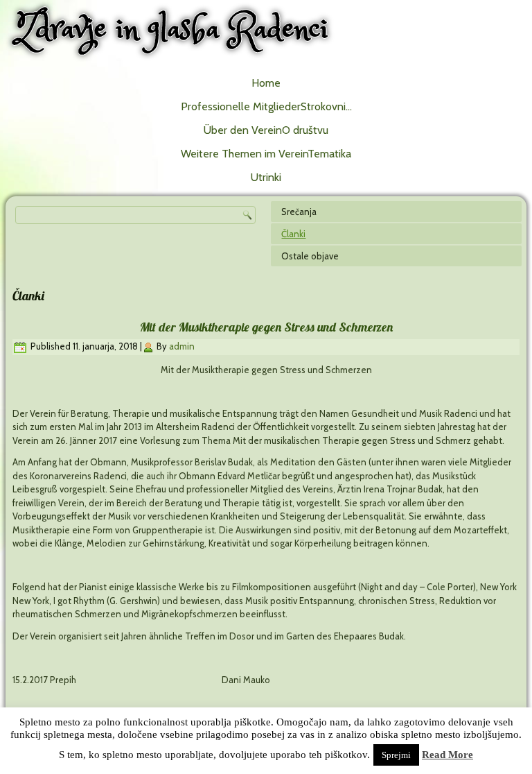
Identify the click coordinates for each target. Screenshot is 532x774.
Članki (293, 233)
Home (266, 82)
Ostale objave (310, 255)
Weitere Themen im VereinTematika (266, 153)
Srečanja (299, 211)
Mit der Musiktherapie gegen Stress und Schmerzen (266, 327)
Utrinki (266, 177)
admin (182, 346)
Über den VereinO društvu (266, 130)
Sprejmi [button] (396, 755)
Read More (447, 754)
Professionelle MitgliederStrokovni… (266, 106)
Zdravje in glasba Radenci (172, 29)
